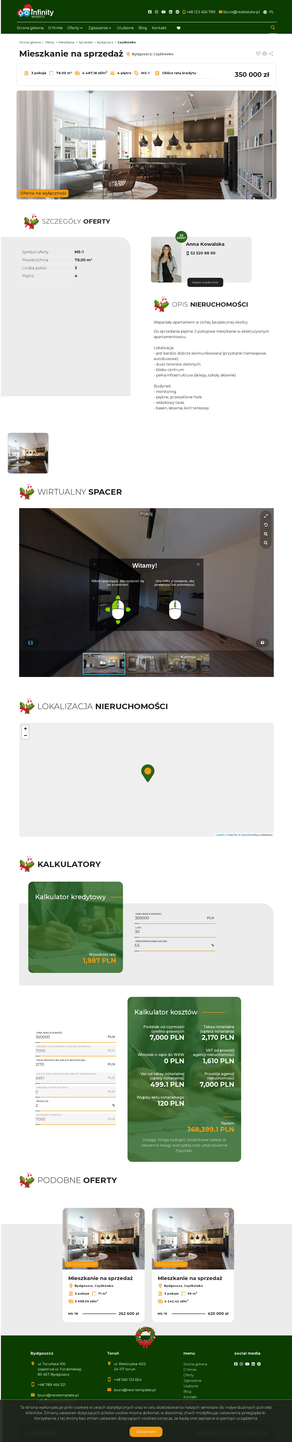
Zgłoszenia (192, 1381)
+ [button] (25, 728)
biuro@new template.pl (135, 1390)
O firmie (55, 28)
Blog (142, 28)
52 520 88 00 (203, 253)
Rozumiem (146, 1431)
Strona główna (30, 28)
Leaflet (220, 834)
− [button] (25, 735)
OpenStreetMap (250, 834)
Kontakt (159, 28)
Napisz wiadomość (205, 282)
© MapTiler (232, 834)
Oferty (73, 28)
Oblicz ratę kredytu (178, 73)
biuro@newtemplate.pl (58, 1395)
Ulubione (125, 28)
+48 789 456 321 (52, 1384)
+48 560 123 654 (127, 1379)
